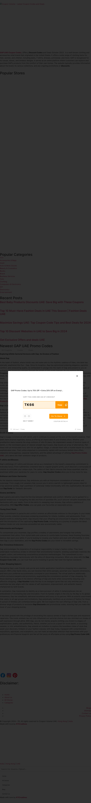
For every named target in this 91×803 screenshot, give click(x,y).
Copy (60, 405)
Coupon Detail (60, 421)
